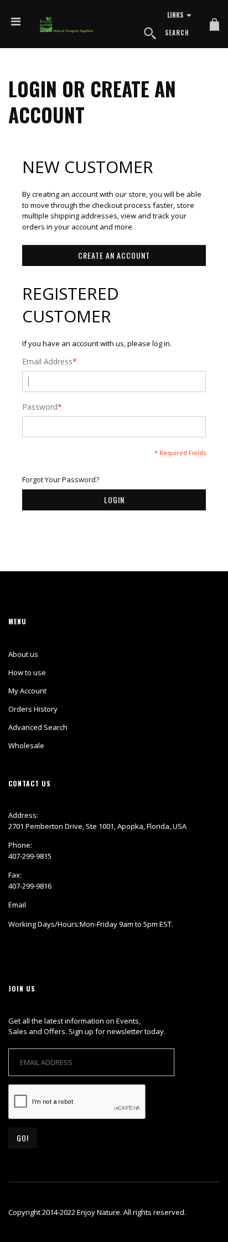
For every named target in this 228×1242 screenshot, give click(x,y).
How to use (27, 672)
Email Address (47, 362)
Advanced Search (38, 727)
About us (23, 654)
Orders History (33, 709)
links (175, 14)
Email (17, 905)
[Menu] (15, 21)
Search (177, 32)
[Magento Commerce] (67, 25)
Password (40, 407)
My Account (27, 691)
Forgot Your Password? (60, 479)
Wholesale (26, 745)
